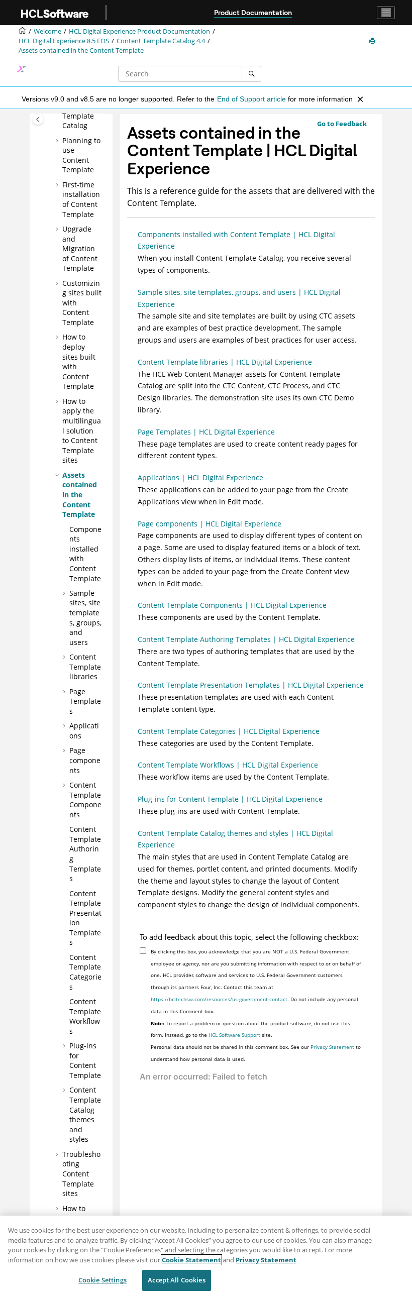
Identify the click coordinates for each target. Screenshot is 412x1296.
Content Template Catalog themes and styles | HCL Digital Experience (235, 839)
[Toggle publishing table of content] (38, 119)
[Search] (251, 74)
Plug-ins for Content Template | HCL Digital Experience (230, 799)
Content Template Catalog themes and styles (85, 1114)
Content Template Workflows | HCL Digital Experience (228, 765)
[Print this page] (373, 41)
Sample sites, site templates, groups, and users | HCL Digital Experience (239, 298)
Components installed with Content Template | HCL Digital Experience (236, 240)
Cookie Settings (102, 1279)
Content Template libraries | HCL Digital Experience (225, 362)
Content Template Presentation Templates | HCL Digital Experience (251, 685)
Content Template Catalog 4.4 (161, 41)
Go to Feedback (342, 123)
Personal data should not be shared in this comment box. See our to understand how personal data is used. (256, 1052)
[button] (58, 141)
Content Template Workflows (85, 1016)
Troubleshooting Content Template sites (81, 1173)
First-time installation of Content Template (81, 199)
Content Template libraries (85, 666)
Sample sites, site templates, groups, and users (85, 617)
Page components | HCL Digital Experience (209, 523)
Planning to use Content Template (81, 155)
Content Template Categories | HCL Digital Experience (229, 731)
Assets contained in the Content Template (81, 50)
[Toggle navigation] (386, 12)
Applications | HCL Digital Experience (200, 477)
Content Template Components (85, 799)
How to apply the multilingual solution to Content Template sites (81, 430)
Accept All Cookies (176, 1279)
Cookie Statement (191, 1259)
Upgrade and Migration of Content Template (79, 248)
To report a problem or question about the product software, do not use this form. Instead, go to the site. (250, 1029)
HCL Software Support (234, 1034)
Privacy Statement (332, 1046)
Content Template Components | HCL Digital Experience (232, 605)
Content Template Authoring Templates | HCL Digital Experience (246, 639)
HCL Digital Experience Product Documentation (139, 31)
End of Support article (251, 99)
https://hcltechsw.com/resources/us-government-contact (219, 999)
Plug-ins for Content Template (85, 1060)
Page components (84, 760)
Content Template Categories (85, 972)
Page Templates (85, 701)
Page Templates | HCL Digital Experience (206, 432)
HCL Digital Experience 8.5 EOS (64, 41)
